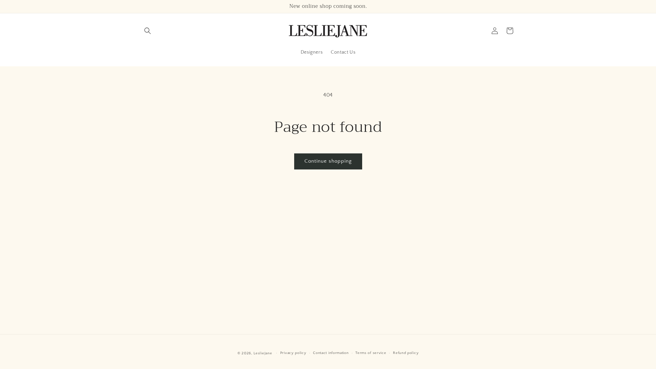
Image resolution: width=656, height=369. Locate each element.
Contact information (330, 353)
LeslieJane (263, 353)
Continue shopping (328, 161)
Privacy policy (293, 353)
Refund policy (406, 353)
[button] (147, 30)
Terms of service (370, 353)
